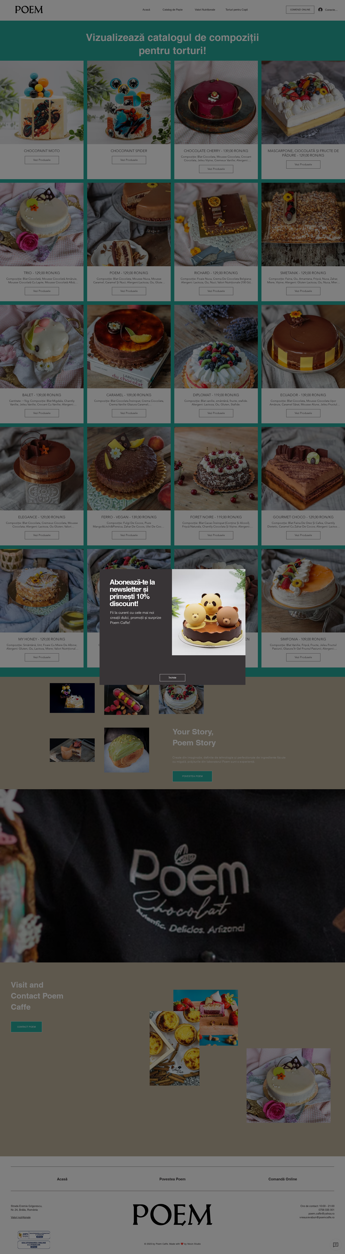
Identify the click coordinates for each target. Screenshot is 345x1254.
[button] (172, 677)
